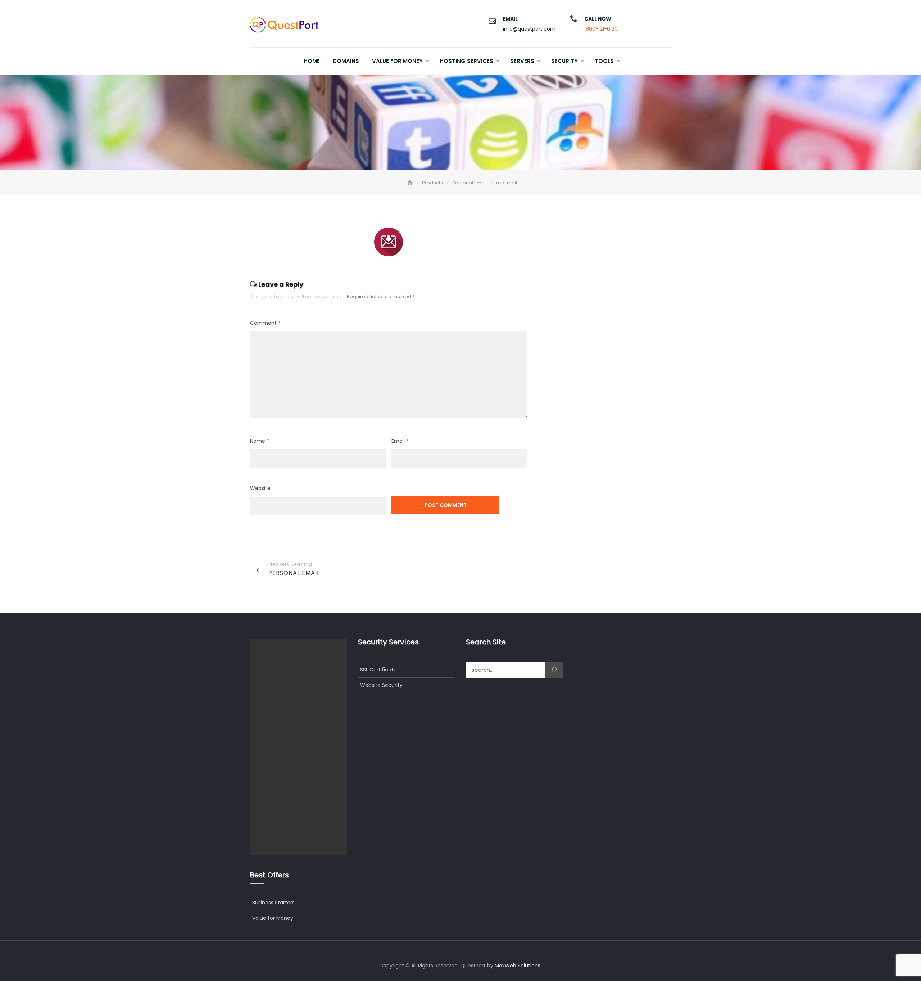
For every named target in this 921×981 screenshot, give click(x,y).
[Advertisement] (300, 747)
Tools (604, 61)
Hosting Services (466, 61)
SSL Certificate (378, 669)
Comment (265, 323)
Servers (522, 61)
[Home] (411, 182)
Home (312, 61)
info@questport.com (529, 28)
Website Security (381, 685)
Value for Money (397, 61)
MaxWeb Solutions (517, 965)
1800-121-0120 (601, 28)
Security (564, 61)
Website (260, 488)
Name (259, 441)
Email (400, 441)
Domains (346, 61)
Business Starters (273, 902)
